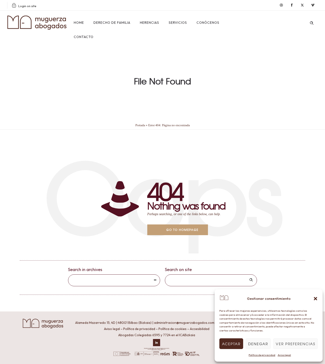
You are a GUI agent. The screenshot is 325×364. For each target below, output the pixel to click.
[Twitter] (302, 5)
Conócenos (208, 22)
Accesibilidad (199, 329)
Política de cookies (172, 329)
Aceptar (231, 343)
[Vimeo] (312, 5)
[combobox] (114, 280)
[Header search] (311, 22)
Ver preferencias (295, 343)
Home (79, 22)
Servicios (178, 22)
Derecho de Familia (112, 22)
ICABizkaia (187, 335)
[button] (315, 298)
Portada (140, 125)
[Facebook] (291, 5)
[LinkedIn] (156, 342)
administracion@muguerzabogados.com (184, 322)
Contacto (84, 37)
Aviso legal (284, 355)
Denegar (258, 343)
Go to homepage (182, 230)
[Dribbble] (281, 5)
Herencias (149, 22)
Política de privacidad (262, 355)
